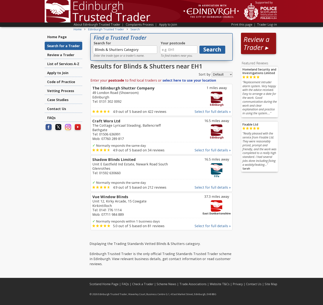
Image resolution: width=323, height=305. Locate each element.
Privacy (238, 284)
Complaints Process (140, 24)
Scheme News (166, 284)
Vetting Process (60, 91)
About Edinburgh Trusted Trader (97, 24)
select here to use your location (189, 80)
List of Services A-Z (63, 64)
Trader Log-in (267, 24)
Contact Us (56, 108)
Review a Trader (60, 55)
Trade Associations (193, 284)
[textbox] (125, 49)
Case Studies (57, 99)
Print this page (241, 24)
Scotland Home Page (104, 284)
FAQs (51, 117)
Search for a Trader (63, 46)
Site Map (271, 284)
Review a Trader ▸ (256, 43)
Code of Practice (61, 82)
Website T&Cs (220, 284)
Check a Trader (142, 284)
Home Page (57, 37)
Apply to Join (168, 24)
